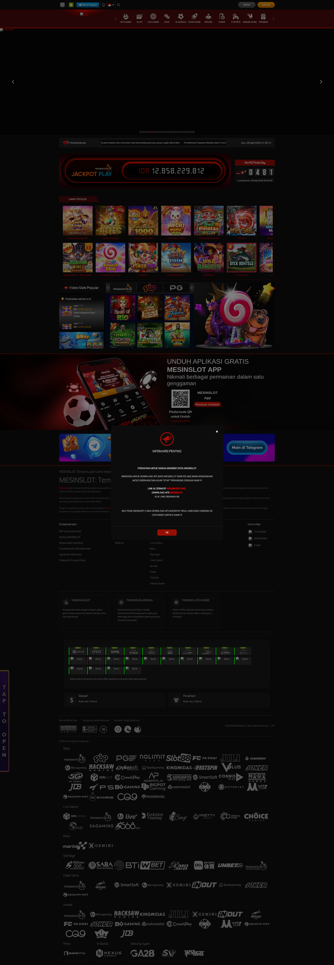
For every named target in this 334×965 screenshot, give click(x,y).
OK (167, 532)
